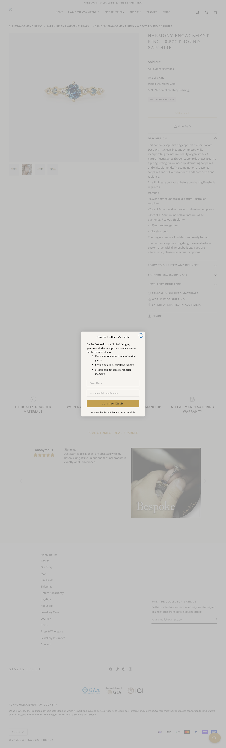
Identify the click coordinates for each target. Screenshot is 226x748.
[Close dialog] (141, 335)
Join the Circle (113, 403)
